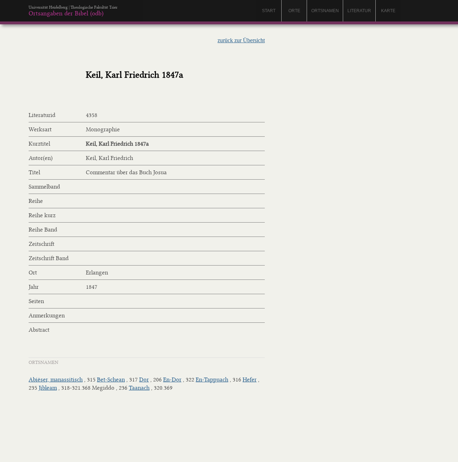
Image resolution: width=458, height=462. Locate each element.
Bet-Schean (111, 379)
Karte (388, 10)
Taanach (139, 387)
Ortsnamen (325, 10)
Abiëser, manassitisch (56, 379)
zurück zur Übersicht (241, 40)
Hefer (250, 379)
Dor (144, 379)
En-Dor (172, 379)
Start (269, 10)
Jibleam (48, 387)
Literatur (359, 10)
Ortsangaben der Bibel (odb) (66, 13)
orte (294, 10)
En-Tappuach (212, 379)
